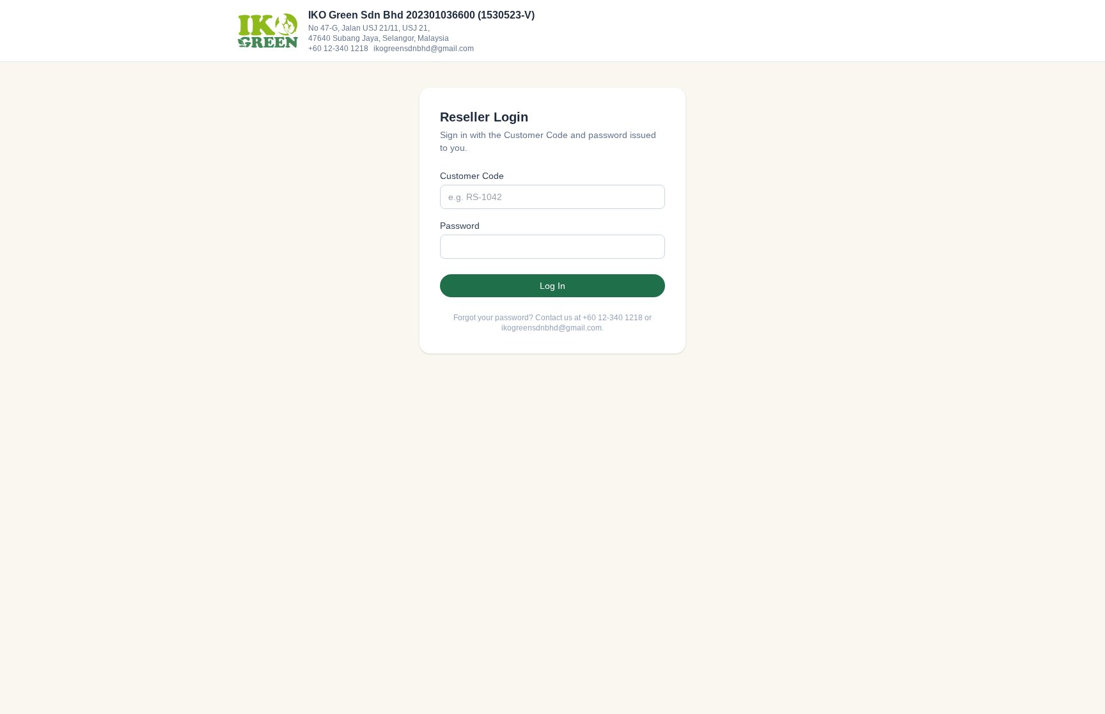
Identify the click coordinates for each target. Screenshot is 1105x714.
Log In (552, 286)
